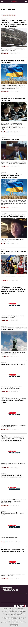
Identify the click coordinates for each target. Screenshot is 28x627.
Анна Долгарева (5, 542)
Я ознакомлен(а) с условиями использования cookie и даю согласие (14, 622)
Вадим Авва (4, 280)
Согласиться (14, 625)
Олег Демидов (5, 391)
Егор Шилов (4, 320)
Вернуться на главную (9, 15)
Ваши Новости (5, 53)
